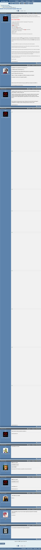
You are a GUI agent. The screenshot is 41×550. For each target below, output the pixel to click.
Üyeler (22, 3)
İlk (16, 10)
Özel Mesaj (38, 13)
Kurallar (26, 3)
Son (25, 10)
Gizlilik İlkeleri (24, 548)
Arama (31, 3)
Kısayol (29, 13)
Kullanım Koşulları (30, 548)
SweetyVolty (5, 511)
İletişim (39, 548)
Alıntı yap (38, 63)
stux (5, 447)
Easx (5, 15)
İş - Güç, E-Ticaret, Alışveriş (7, 6)
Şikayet (33, 13)
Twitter (5, 67)
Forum (11, 3)
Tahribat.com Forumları (5, 5)
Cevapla (3, 543)
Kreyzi (5, 464)
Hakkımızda (35, 548)
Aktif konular (16, 3)
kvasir (5, 527)
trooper (5, 495)
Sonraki (22, 10)
